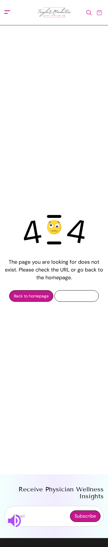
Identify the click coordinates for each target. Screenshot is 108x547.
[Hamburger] (7, 12)
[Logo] (54, 12)
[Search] (89, 12)
